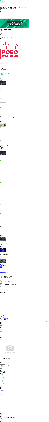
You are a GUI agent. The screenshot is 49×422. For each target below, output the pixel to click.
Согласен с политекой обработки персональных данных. (6, 37)
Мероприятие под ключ (2, 371)
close (0, 421)
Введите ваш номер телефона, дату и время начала (5, 358)
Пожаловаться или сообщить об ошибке (4, 64)
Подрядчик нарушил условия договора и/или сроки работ (7, 31)
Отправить (1, 38)
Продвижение (2, 314)
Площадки (1, 255)
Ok (0, 41)
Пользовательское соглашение (4, 315)
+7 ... (0, 244)
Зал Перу (1, 264)
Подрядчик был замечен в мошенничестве (6, 69)
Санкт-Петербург (3, 317)
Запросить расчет (2, 2)
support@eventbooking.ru (5, 318)
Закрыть (1, 414)
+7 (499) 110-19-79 (2, 390)
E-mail (0, 71)
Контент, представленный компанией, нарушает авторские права (8, 30)
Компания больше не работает (5, 32)
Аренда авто (3, 384)
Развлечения (3, 379)
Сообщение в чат (1, 63)
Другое (2, 33)
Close (0, 28)
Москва (2, 316)
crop (2, 421)
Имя (0, 34)
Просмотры (1, 79)
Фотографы (3, 378)
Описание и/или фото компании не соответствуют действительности (8, 67)
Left (0, 373)
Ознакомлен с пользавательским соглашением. (5, 73)
